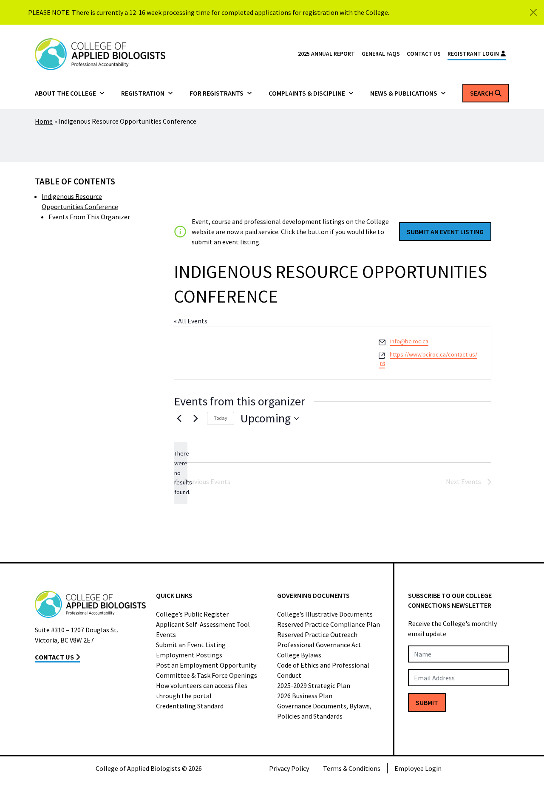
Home (44, 121)
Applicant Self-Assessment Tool (203, 624)
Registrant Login (473, 53)
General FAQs (381, 53)
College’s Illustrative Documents (325, 614)
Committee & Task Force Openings (206, 675)
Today (220, 418)
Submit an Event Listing (191, 644)
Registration (142, 93)
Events (166, 634)
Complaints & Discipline (307, 93)
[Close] (533, 12)
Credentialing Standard (190, 706)
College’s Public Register (192, 614)
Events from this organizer (89, 216)
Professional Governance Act (319, 644)
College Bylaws (299, 655)
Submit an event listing (445, 231)
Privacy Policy (289, 768)
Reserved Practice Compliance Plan (328, 624)
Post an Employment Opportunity (206, 665)
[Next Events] (195, 418)
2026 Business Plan (304, 695)
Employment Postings (189, 655)
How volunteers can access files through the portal (201, 690)
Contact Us (424, 53)
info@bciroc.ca (409, 341)
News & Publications (403, 93)
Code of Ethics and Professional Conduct (323, 670)
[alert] (180, 473)
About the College (65, 93)
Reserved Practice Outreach (317, 634)
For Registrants (217, 93)
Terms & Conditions (351, 768)
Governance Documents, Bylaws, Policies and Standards (324, 711)
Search (481, 93)
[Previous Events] (179, 418)
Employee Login (418, 768)
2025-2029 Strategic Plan (313, 685)
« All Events (190, 321)
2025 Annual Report (326, 53)
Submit (427, 702)
